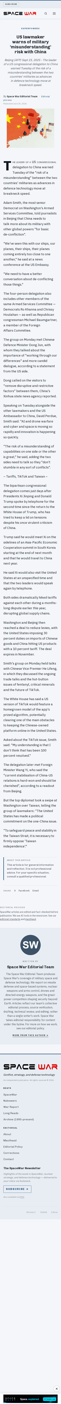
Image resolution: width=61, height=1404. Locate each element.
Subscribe (11, 4)
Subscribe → (17, 1189)
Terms (43, 1212)
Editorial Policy (13, 1146)
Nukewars (10, 1100)
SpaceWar (10, 1094)
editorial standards (10, 919)
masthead (30, 919)
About (7, 1134)
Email (36, 890)
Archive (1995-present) (18, 1119)
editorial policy (35, 1028)
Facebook (24, 890)
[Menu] (54, 13)
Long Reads (10, 1113)
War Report (11, 1107)
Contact (8, 1159)
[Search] (46, 13)
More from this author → (30, 1035)
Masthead (9, 1140)
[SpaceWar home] (19, 13)
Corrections (11, 1153)
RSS (22, 1197)
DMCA (54, 1212)
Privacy (31, 1212)
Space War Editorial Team (22, 96)
